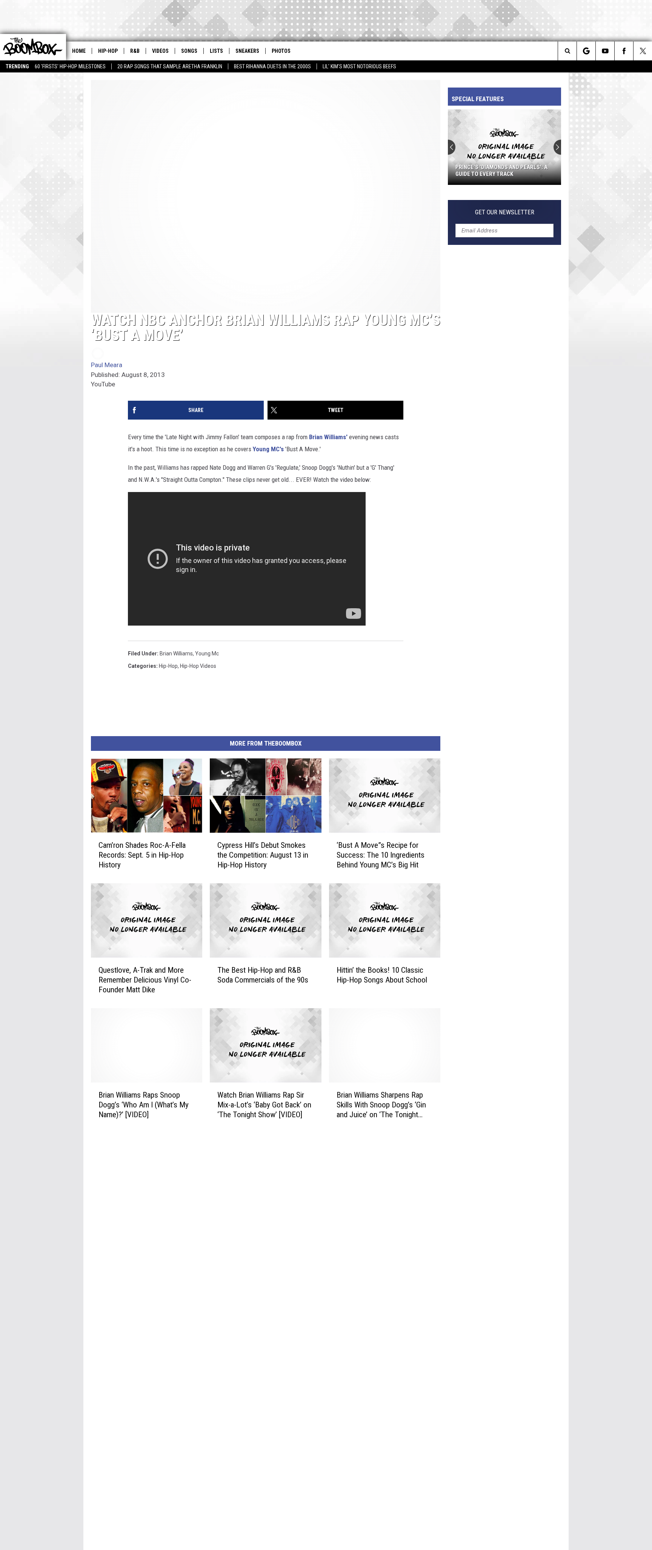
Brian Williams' (328, 437)
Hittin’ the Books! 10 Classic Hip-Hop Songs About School (382, 975)
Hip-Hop (108, 51)
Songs (189, 51)
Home (79, 51)
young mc (207, 653)
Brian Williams (176, 653)
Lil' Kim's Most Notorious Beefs (359, 66)
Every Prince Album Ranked (492, 174)
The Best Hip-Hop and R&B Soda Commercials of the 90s (262, 975)
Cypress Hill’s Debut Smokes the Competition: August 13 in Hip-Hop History (262, 855)
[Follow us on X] (643, 51)
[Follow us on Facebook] (624, 51)
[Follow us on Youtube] (605, 51)
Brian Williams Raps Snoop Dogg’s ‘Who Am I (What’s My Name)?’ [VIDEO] (143, 1104)
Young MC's (268, 449)
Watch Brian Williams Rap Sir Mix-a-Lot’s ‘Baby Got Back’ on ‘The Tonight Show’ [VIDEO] (264, 1104)
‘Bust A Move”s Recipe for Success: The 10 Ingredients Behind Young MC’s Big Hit (380, 855)
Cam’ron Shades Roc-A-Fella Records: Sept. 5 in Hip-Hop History (142, 855)
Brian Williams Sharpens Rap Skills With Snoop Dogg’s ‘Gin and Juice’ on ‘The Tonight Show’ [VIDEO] (381, 1104)
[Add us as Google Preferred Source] (586, 51)
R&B (135, 51)
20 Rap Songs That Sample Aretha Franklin (169, 66)
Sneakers (247, 51)
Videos (160, 51)
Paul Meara (106, 365)
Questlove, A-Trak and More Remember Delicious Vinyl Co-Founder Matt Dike (144, 980)
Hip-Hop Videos (198, 666)
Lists (216, 51)
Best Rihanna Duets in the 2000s (272, 66)
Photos (281, 51)
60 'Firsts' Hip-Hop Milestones (70, 66)
